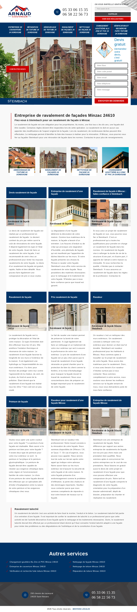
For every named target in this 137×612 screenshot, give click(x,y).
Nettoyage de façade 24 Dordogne (85, 29)
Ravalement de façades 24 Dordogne (67, 29)
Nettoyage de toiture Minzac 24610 (89, 566)
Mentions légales (81, 609)
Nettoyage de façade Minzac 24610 (89, 562)
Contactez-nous (18, 69)
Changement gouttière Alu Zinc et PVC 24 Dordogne (102, 30)
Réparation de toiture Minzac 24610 (89, 571)
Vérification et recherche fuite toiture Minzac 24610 (33, 571)
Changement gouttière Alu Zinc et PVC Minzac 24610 (34, 562)
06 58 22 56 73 (75, 14)
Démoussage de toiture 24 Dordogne (50, 29)
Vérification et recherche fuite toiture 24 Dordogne (121, 30)
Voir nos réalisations (112, 19)
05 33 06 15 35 (75, 9)
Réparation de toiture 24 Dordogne (32, 29)
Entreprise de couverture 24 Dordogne (15, 29)
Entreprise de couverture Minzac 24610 (28, 566)
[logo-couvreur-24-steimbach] (19, 11)
